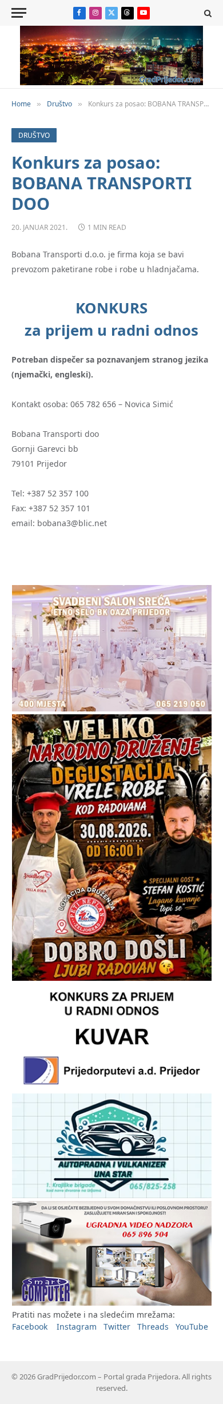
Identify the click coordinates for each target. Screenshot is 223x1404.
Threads (153, 1326)
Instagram (77, 1326)
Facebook (29, 1326)
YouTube (192, 1326)
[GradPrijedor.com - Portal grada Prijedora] (111, 82)
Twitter (116, 1326)
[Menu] (18, 13)
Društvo (34, 135)
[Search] (207, 13)
